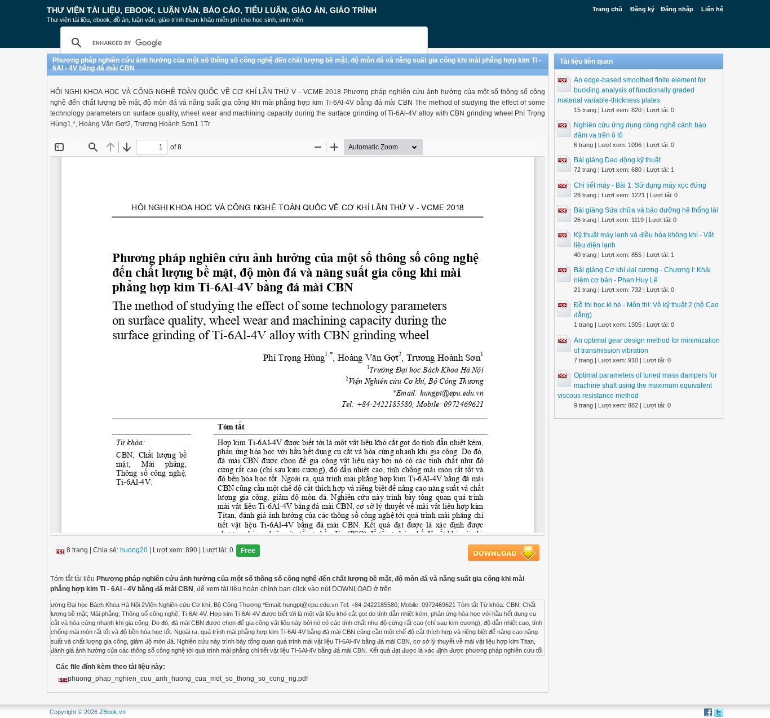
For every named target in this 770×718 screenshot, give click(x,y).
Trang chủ (607, 9)
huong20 (134, 550)
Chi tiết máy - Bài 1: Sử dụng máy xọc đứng (640, 185)
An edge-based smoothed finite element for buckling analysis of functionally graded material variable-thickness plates (631, 90)
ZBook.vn (112, 711)
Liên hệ (712, 9)
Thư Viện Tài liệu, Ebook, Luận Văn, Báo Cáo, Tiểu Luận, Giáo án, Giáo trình (212, 10)
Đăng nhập (677, 9)
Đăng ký (642, 9)
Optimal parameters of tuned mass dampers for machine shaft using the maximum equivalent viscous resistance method (637, 385)
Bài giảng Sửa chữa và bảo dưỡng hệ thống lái (646, 210)
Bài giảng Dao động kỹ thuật (617, 160)
